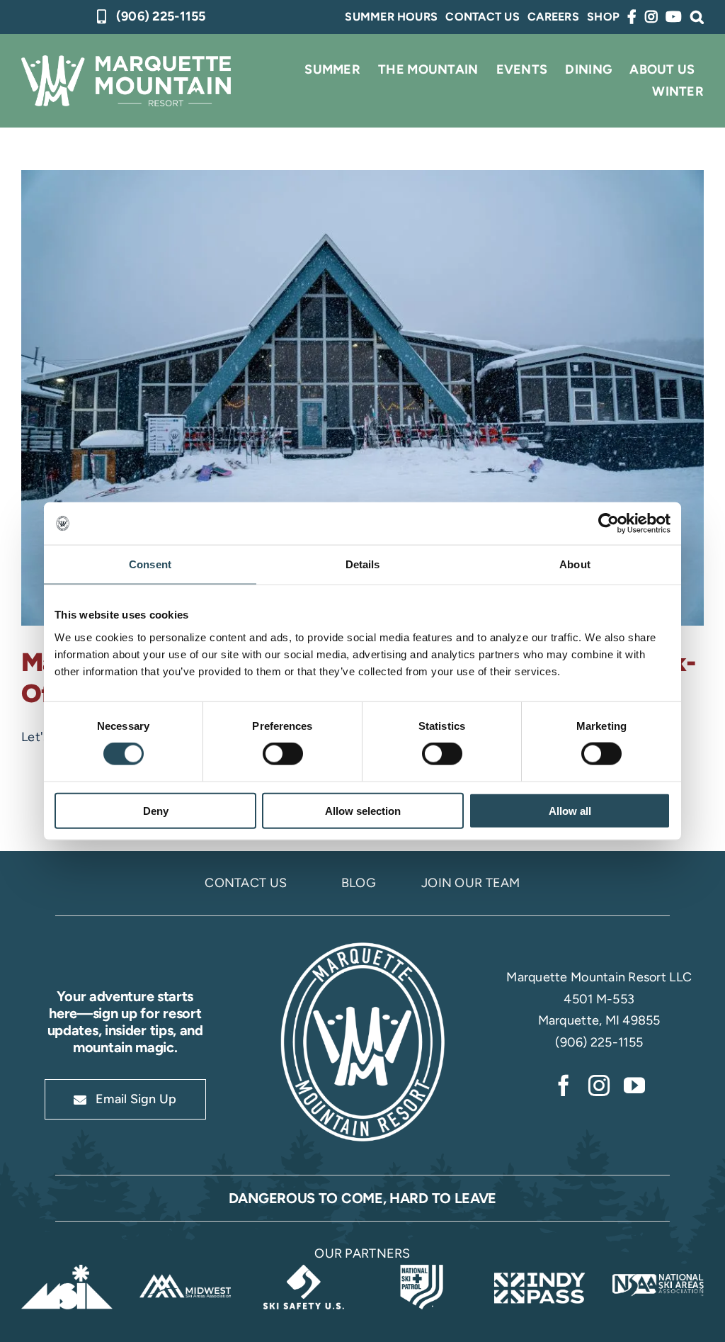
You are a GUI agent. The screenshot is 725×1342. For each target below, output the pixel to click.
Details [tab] (363, 564)
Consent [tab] (150, 564)
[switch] (283, 754)
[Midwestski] (185, 1271)
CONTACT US (246, 883)
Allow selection (363, 810)
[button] (697, 17)
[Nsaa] (658, 1271)
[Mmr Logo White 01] (362, 944)
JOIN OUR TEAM (470, 883)
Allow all (570, 810)
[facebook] (563, 1085)
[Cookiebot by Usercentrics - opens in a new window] (608, 523)
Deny (156, 810)
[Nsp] (421, 1271)
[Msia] (67, 1271)
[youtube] (634, 1085)
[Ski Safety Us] (303, 1271)
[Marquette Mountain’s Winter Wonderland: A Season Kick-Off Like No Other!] (362, 398)
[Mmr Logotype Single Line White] (126, 61)
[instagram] (599, 1085)
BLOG (358, 883)
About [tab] (574, 564)
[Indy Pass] (540, 1271)
